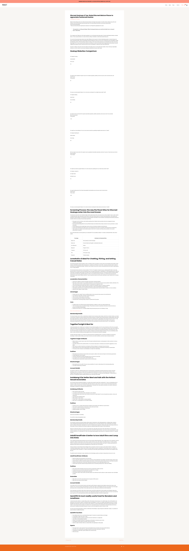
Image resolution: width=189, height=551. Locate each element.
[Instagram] (123, 546)
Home (166, 5)
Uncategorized (73, 19)
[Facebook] (121, 546)
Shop (173, 5)
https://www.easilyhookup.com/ (75, 310)
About (170, 5)
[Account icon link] (186, 5)
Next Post (121, 540)
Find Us (178, 5)
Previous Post (68, 540)
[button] (174, 5)
